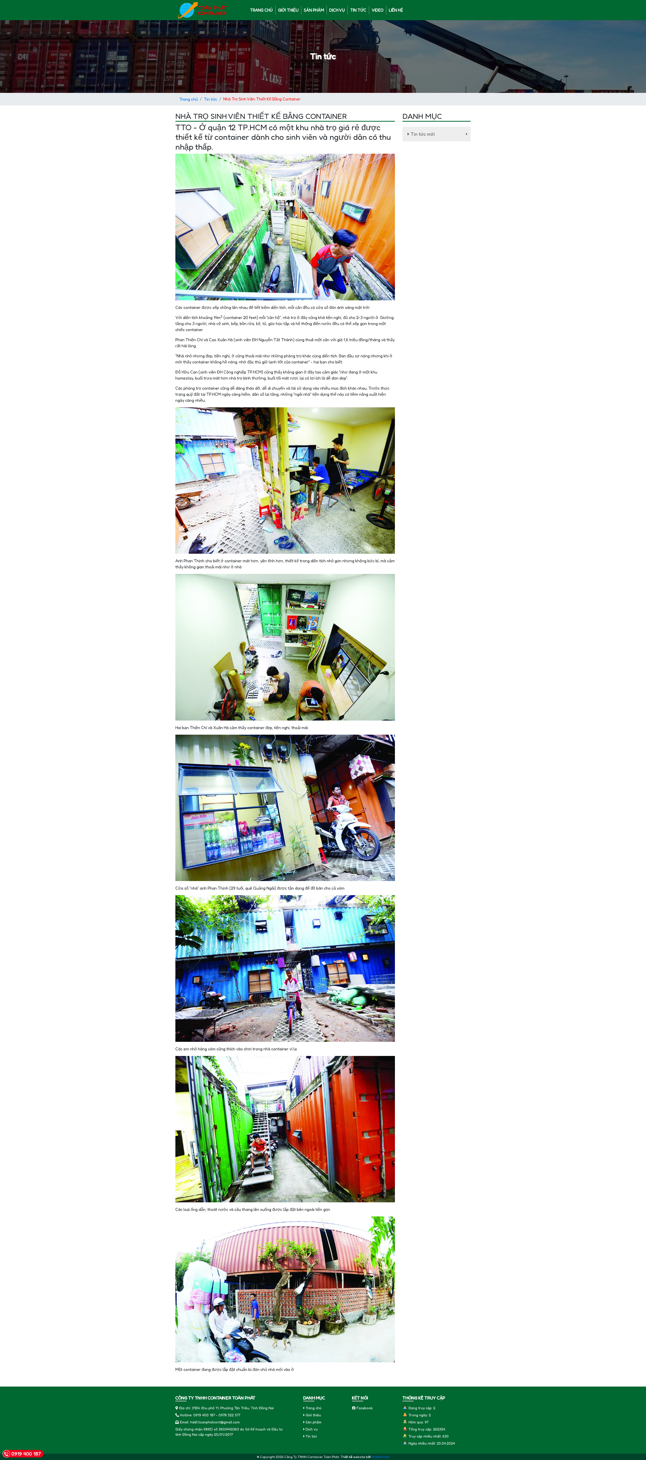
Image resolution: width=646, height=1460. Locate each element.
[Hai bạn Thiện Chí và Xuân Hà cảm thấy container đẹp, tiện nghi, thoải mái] (285, 646)
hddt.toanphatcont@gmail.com (215, 1422)
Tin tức (358, 10)
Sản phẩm (314, 10)
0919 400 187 (204, 1415)
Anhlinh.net (380, 1457)
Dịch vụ (337, 10)
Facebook (364, 1408)
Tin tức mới (439, 135)
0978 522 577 (229, 1415)
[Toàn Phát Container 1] (203, 9)
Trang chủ (261, 10)
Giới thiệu (288, 10)
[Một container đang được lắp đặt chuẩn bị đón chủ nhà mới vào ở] (285, 1288)
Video (378, 10)
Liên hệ (396, 10)
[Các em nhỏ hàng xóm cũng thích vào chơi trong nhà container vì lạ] (285, 967)
